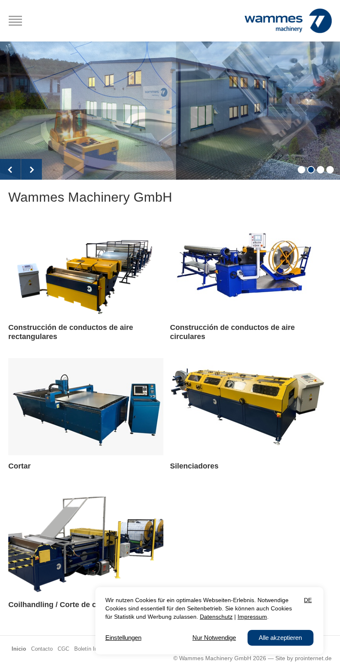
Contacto (42, 649)
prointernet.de (313, 658)
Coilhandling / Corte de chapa (61, 604)
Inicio (19, 649)
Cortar (19, 466)
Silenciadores (194, 466)
